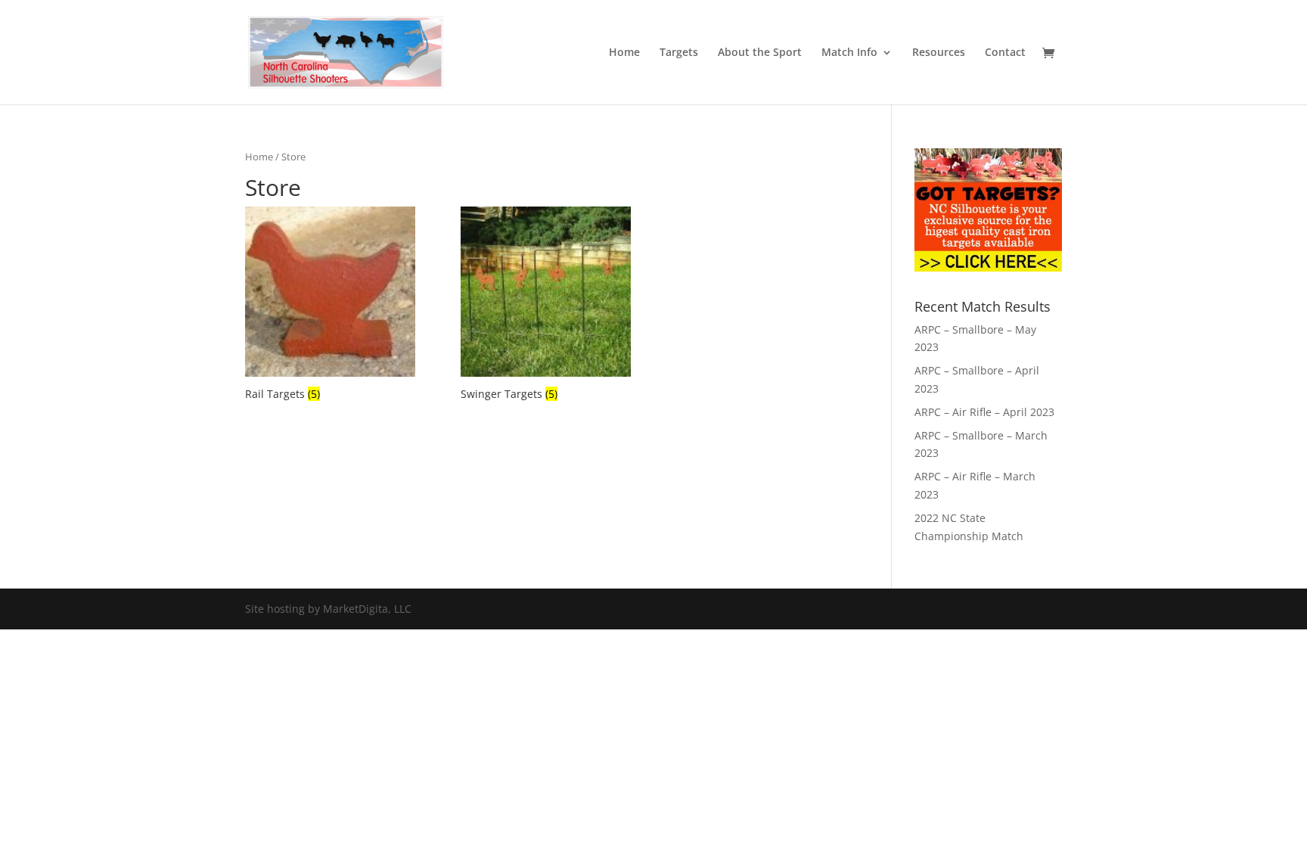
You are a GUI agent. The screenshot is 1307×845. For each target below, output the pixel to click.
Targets (679, 53)
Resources (938, 53)
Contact (1005, 53)
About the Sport (760, 53)
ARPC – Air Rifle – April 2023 (984, 412)
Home (624, 53)
